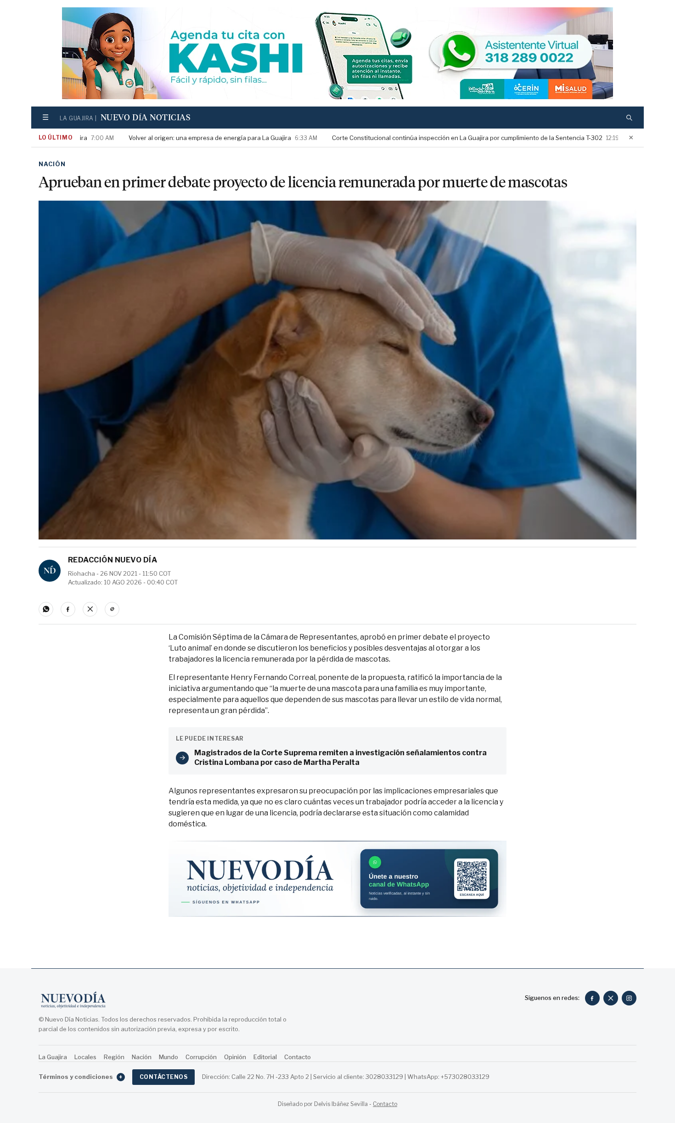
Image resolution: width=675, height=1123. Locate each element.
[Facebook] (592, 998)
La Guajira (53, 1057)
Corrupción (201, 1057)
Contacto (297, 1057)
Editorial (265, 1057)
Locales (85, 1057)
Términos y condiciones (81, 1076)
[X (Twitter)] (610, 998)
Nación (52, 164)
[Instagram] (629, 998)
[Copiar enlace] (112, 609)
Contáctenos (163, 1076)
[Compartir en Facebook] (68, 609)
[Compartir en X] (90, 609)
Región (114, 1057)
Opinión (235, 1057)
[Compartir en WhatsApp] (46, 609)
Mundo (168, 1057)
